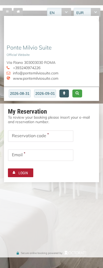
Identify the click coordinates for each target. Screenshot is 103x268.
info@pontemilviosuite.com (35, 72)
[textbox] (20, 93)
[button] (64, 93)
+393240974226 (26, 67)
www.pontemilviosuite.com (35, 78)
